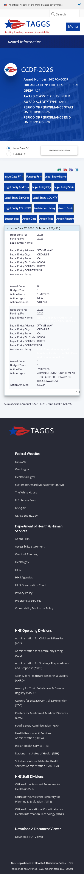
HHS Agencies (24, 577)
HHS (18, 570)
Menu (73, 26)
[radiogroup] (22, 151)
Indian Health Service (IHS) (32, 746)
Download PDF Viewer (29, 837)
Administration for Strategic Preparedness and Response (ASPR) (42, 665)
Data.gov (20, 461)
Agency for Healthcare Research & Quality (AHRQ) (41, 678)
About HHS (22, 539)
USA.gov (20, 508)
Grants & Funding (26, 554)
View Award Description (59, 150)
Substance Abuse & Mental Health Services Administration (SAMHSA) (37, 763)
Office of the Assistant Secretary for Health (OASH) (37, 786)
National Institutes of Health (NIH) (37, 753)
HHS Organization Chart (30, 585)
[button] (53, 14)
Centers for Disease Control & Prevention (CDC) (41, 703)
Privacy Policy (24, 593)
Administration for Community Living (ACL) (39, 653)
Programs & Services (28, 600)
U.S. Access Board (26, 500)
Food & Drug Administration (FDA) (37, 725)
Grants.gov (22, 469)
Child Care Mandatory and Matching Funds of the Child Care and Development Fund (57, 278)
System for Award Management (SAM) (39, 485)
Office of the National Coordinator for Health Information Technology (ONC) (39, 811)
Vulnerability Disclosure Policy (34, 608)
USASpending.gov (26, 515)
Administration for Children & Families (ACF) (39, 640)
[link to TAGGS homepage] (31, 25)
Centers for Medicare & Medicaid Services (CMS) (41, 715)
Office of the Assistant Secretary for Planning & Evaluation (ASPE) (37, 799)
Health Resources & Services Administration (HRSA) (33, 735)
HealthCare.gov (25, 477)
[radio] (17, 148)
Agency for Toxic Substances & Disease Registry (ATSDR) (39, 690)
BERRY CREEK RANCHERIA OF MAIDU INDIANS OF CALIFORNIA (56, 244)
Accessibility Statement (30, 546)
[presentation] (42, 287)
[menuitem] (59, 169)
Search (61, 14)
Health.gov (22, 562)
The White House (26, 492)
